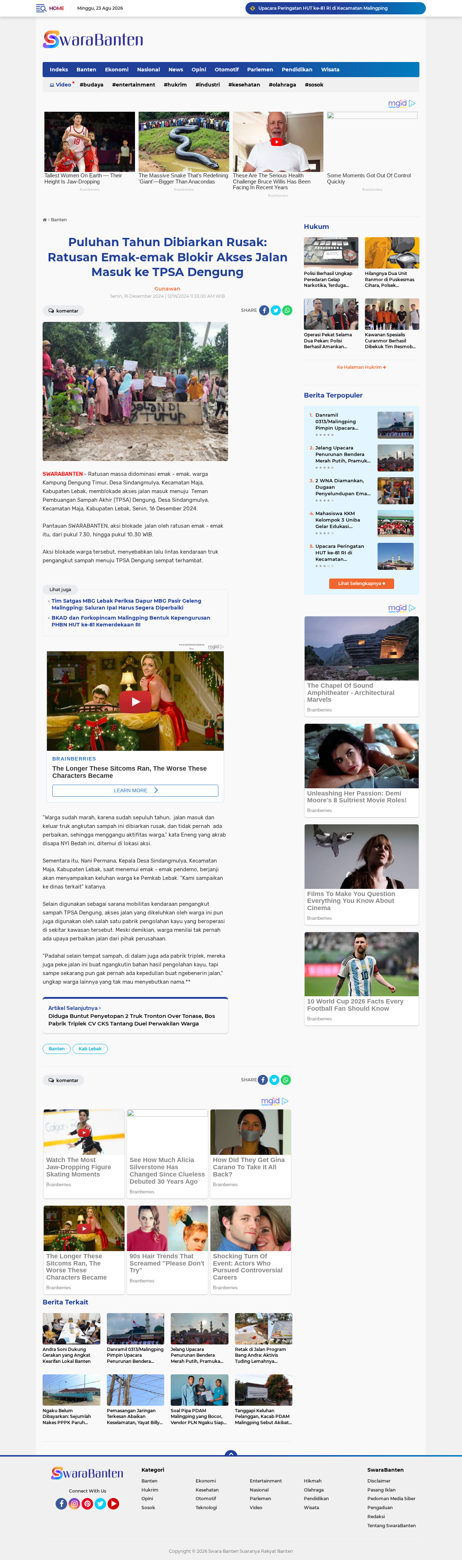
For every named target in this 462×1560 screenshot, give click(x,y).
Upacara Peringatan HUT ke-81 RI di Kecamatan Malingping (339, 553)
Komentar (66, 311)
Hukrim (177, 84)
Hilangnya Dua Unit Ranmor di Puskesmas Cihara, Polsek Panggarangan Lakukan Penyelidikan (391, 280)
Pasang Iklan (381, 1490)
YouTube (118, 1513)
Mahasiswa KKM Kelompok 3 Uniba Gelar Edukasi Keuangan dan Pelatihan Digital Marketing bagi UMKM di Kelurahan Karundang (342, 520)
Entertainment (135, 84)
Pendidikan (297, 69)
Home (56, 8)
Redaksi (376, 1516)
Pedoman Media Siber (391, 1498)
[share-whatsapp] (287, 310)
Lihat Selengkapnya (360, 583)
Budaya (93, 84)
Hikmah (313, 1481)
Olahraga (284, 84)
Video (63, 84)
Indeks (59, 69)
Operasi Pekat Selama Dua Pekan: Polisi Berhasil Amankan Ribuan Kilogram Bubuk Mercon (330, 341)
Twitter (104, 1513)
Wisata (330, 69)
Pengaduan (380, 1507)
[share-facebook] (264, 310)
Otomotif (227, 69)
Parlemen (260, 69)
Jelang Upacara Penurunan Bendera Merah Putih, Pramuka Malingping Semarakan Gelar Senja (343, 454)
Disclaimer (379, 1481)
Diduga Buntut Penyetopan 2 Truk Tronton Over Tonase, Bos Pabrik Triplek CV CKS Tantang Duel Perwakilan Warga (131, 1019)
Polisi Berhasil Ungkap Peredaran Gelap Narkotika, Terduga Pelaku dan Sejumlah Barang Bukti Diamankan (328, 280)
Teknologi (206, 1507)
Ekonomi (116, 69)
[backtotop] (231, 1456)
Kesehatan (246, 84)
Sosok (316, 84)
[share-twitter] (276, 310)
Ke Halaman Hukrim (360, 367)
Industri (209, 84)
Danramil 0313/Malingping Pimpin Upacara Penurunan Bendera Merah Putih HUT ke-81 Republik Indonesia (343, 421)
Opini (199, 69)
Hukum (316, 227)
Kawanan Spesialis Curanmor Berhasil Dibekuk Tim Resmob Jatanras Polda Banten (389, 341)
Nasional (148, 69)
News (176, 69)
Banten (86, 69)
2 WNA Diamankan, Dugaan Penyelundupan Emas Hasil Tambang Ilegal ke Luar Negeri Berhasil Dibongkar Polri (342, 487)
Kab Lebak (90, 1048)
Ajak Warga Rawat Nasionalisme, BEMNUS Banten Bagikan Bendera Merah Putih (338, 8)
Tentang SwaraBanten (391, 1525)
